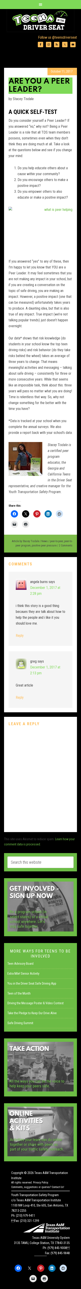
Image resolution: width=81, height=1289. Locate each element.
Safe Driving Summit (20, 1023)
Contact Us (57, 1187)
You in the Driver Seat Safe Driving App (31, 983)
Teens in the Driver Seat (40, 20)
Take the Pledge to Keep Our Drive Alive (32, 1013)
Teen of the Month (19, 993)
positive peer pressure (44, 545)
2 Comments (65, 545)
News (44, 541)
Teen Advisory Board (20, 963)
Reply (20, 635)
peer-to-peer (56, 541)
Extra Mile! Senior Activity (23, 973)
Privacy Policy (40, 1182)
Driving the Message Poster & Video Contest (35, 1003)
